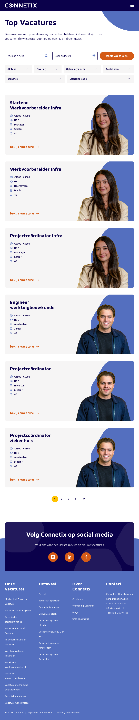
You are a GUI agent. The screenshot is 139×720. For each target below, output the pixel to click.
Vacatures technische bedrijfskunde (16, 687)
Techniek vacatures (15, 696)
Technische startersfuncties (13, 619)
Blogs (75, 612)
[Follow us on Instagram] (53, 557)
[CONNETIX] (21, 5)
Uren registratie (80, 618)
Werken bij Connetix (83, 605)
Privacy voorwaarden (68, 712)
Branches (12, 79)
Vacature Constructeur (17, 702)
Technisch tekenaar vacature (15, 642)
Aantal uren (112, 69)
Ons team (77, 599)
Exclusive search (48, 613)
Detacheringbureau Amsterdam (49, 645)
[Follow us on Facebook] (86, 557)
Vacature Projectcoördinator (15, 676)
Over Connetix (81, 586)
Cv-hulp (43, 593)
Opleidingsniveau (75, 69)
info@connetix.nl (115, 608)
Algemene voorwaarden (40, 712)
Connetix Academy (49, 607)
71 (84, 499)
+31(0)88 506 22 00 (117, 612)
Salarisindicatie (78, 79)
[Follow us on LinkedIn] (69, 557)
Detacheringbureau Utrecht (49, 622)
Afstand (11, 69)
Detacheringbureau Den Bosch (51, 634)
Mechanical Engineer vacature (16, 601)
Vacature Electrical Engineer (15, 630)
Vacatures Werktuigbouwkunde (16, 664)
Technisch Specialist (49, 600)
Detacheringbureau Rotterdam (49, 656)
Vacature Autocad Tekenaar (14, 653)
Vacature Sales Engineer (18, 610)
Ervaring (41, 69)
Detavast (47, 584)
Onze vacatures (15, 586)
